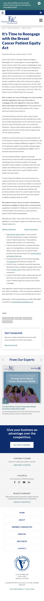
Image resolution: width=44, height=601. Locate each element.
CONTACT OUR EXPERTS (22, 502)
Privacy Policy (29, 589)
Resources (22, 541)
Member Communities (22, 527)
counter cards (16, 270)
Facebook (12, 261)
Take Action (10, 234)
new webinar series (10, 7)
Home (22, 513)
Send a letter (20, 234)
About (22, 520)
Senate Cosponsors (9, 229)
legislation (18, 318)
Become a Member (22, 445)
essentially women (8, 318)
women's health (7, 321)
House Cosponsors (31, 229)
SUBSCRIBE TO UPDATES (22, 465)
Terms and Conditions (17, 589)
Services (22, 534)
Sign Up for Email (11, 345)
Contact (22, 548)
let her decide (27, 318)
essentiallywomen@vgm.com (22, 302)
